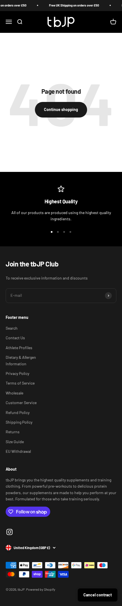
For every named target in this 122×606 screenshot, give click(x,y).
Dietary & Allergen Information (21, 360)
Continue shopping (61, 109)
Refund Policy (18, 412)
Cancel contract (97, 594)
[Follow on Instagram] (9, 532)
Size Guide (15, 441)
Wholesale (14, 393)
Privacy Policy (17, 373)
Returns (13, 431)
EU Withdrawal (18, 451)
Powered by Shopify (40, 589)
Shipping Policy (19, 422)
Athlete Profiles (19, 347)
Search (12, 328)
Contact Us (15, 337)
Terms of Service (20, 383)
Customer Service (21, 402)
